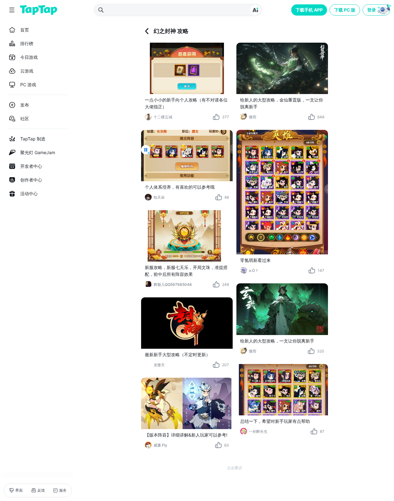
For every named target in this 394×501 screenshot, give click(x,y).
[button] (377, 10)
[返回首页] (38, 10)
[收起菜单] (11, 10)
